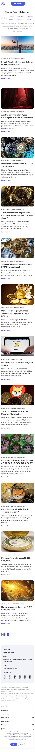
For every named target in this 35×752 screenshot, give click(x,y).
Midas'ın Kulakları (5, 714)
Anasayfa (4, 18)
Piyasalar (3, 724)
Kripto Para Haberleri (20, 18)
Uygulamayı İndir (18, 3)
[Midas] (3, 3)
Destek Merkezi (5, 710)
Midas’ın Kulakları (11, 18)
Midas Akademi (5, 717)
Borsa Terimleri (5, 721)
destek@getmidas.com (10, 668)
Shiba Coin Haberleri (30, 18)
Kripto (2, 728)
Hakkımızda (4, 707)
